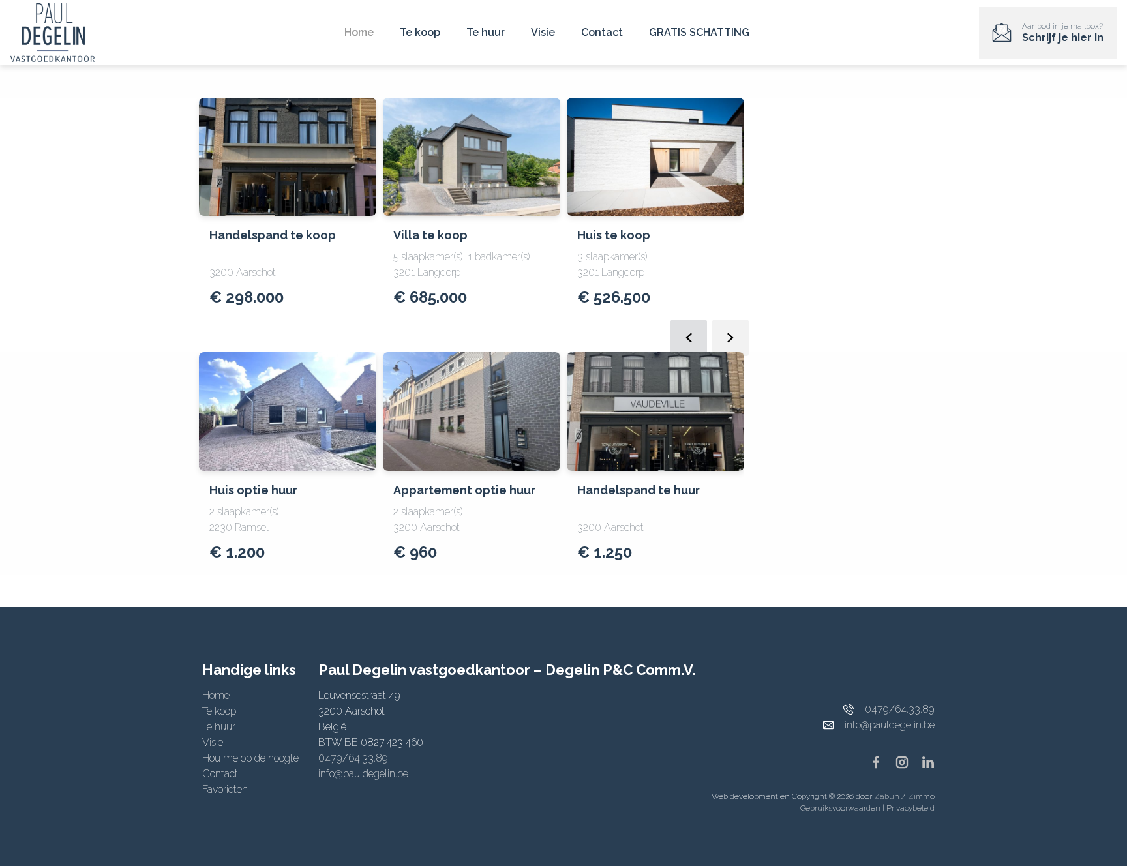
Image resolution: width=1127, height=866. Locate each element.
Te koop (420, 32)
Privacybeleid (910, 808)
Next (730, 338)
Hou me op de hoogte (250, 758)
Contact (602, 32)
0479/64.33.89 (353, 758)
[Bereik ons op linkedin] (928, 761)
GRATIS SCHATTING (699, 32)
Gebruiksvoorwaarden (841, 808)
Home (359, 32)
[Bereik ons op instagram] (907, 761)
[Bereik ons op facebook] (881, 761)
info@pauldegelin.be (363, 774)
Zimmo (921, 796)
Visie (543, 32)
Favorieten (225, 789)
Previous (688, 338)
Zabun (886, 796)
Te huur (485, 32)
